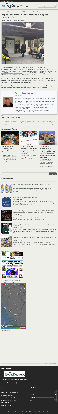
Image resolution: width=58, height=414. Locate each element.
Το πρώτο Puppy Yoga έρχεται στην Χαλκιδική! (25, 197)
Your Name (35, 411)
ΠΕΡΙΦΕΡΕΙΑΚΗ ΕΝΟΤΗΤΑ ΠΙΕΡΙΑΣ (10, 392)
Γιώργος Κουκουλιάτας (19, 20)
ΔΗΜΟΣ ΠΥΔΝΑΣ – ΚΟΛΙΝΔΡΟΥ (9, 400)
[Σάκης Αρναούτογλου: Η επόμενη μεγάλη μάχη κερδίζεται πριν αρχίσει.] (6, 189)
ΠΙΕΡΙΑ (2, 115)
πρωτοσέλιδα (7, 280)
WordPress (47, 411)
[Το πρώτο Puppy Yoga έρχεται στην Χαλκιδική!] (6, 202)
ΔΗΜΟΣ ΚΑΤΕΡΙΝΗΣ (16, 117)
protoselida (18, 280)
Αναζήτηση (4, 170)
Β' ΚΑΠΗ (8, 117)
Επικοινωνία (4, 390)
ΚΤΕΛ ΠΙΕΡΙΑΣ (5, 403)
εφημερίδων (13, 280)
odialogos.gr (19, 411)
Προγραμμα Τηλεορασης (52, 363)
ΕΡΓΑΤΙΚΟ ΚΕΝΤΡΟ (6, 405)
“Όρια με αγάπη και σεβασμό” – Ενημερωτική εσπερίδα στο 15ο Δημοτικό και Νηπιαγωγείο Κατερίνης (29, 150)
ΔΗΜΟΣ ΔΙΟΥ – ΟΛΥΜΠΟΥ (8, 397)
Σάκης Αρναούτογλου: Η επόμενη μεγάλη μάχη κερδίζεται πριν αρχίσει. (31, 184)
